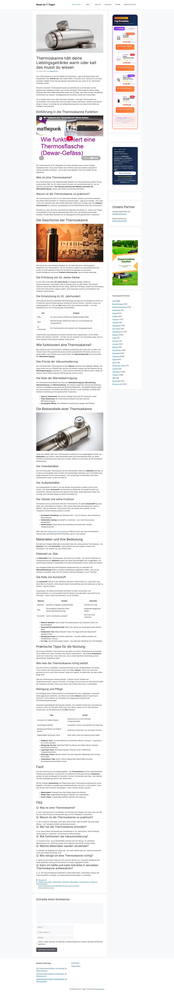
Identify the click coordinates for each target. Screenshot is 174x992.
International (116, 332)
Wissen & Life (76, 4)
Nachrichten (116, 350)
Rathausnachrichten (119, 221)
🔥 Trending (119, 28)
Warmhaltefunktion (42, 884)
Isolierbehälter (56, 882)
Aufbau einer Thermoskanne (57, 531)
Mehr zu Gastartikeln (125, 173)
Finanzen (115, 319)
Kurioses (115, 341)
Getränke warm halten (45, 882)
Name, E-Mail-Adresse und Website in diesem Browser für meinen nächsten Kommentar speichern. (70, 943)
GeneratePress (99, 989)
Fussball (115, 322)
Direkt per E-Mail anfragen (125, 176)
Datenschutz (75, 966)
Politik (114, 359)
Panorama (116, 356)
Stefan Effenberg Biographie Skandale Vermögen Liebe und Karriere (58, 886)
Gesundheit (116, 326)
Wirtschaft (116, 381)
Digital (114, 313)
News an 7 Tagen (45, 4)
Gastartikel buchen (130, 4)
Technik (115, 369)
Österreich (116, 353)
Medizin (115, 347)
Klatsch (115, 335)
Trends (114, 375)
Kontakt (117, 4)
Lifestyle (115, 344)
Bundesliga (116, 310)
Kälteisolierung (74, 882)
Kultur (114, 338)
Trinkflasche (93, 882)
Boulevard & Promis (119, 307)
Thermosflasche (84, 882)
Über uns (98, 4)
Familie (115, 316)
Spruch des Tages (119, 366)
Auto (114, 301)
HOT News (116, 329)
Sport (114, 362)
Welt (87, 4)
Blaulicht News (117, 304)
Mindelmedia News (119, 214)
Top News (116, 372)
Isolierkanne (65, 882)
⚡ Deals (130, 28)
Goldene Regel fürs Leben (46, 888)
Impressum (108, 4)
